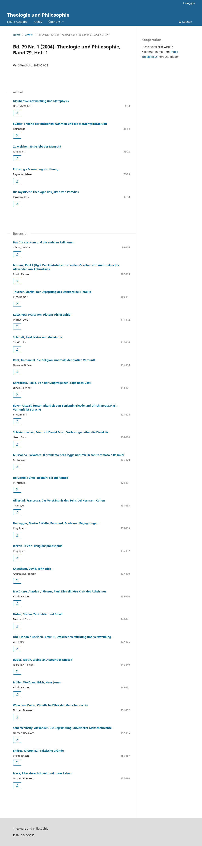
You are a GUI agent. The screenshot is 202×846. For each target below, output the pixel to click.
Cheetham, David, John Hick (32, 569)
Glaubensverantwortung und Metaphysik (41, 101)
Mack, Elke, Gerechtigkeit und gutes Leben (42, 773)
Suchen (186, 22)
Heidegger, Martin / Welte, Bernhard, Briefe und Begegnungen (55, 523)
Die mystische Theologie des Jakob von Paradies (46, 192)
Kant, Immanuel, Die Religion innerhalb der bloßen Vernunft (54, 360)
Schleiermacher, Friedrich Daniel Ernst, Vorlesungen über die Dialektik (60, 432)
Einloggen (189, 3)
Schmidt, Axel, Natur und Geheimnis (38, 337)
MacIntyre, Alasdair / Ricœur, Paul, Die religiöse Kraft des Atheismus (59, 591)
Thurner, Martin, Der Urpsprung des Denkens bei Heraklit (52, 292)
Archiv (38, 22)
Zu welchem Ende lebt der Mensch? (37, 146)
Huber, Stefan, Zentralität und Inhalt (38, 614)
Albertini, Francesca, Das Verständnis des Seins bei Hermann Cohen (59, 500)
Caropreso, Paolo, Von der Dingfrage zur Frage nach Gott (52, 383)
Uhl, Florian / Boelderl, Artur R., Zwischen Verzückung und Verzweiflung (62, 637)
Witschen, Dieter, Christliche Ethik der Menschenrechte (50, 705)
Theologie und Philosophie (38, 14)
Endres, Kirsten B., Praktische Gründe (38, 750)
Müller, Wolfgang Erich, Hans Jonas (37, 682)
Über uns (54, 22)
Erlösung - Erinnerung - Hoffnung (35, 169)
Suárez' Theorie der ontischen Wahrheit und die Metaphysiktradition (60, 124)
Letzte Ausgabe (17, 22)
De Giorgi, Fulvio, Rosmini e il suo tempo (40, 478)
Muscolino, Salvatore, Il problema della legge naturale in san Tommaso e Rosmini (68, 455)
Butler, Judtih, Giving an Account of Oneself (42, 659)
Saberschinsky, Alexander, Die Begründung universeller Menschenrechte (62, 728)
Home (16, 35)
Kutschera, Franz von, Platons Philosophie (41, 314)
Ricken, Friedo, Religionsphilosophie (37, 546)
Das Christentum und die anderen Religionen (43, 242)
